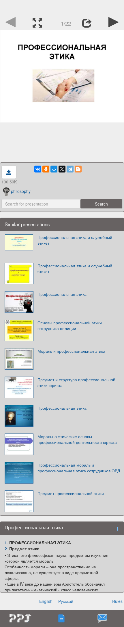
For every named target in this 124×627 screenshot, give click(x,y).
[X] (62, 169)
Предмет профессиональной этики (70, 493)
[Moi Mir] (53, 169)
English (45, 601)
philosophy (21, 191)
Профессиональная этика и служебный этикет (74, 240)
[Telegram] (70, 169)
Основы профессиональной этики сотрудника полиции (69, 325)
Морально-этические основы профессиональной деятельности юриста (77, 439)
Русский (65, 601)
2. (6, 548)
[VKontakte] (37, 169)
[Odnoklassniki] (45, 169)
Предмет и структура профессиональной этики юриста (76, 382)
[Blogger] (78, 169)
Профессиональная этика (62, 294)
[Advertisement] (62, 7)
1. (6, 542)
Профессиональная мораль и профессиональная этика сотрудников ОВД (78, 467)
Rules (117, 601)
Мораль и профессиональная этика (71, 351)
